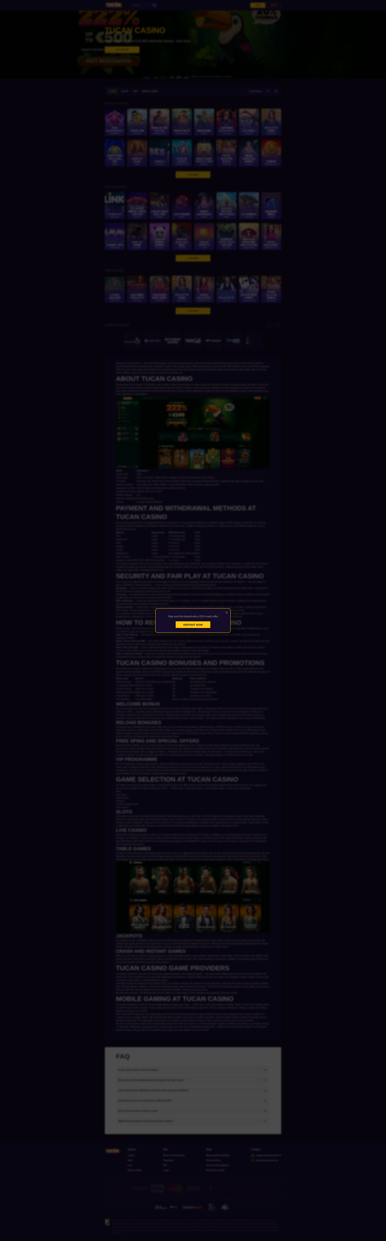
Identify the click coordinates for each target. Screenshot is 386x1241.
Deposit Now (193, 624)
